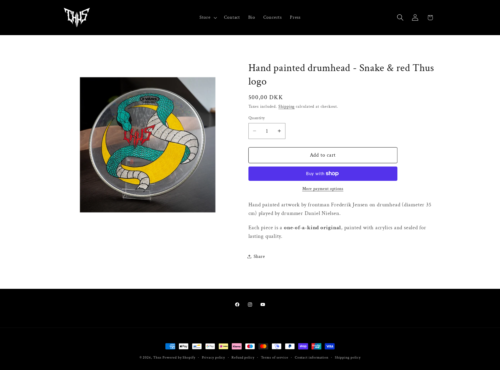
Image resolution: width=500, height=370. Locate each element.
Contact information (311, 357)
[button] (207, 17)
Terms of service (275, 357)
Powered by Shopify (178, 357)
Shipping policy (348, 357)
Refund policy (243, 357)
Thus (157, 357)
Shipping (286, 106)
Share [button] (259, 256)
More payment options (322, 188)
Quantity (256, 118)
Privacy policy (213, 357)
